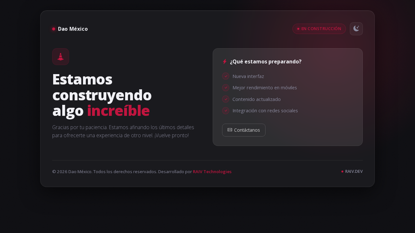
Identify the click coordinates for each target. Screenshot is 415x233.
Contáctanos (247, 130)
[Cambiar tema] (356, 28)
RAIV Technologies (212, 171)
